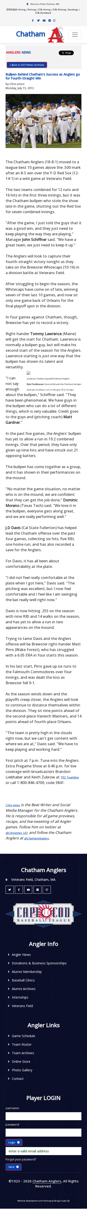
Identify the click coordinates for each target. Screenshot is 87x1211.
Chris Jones (13, 805)
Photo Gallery (22, 1070)
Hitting (22, 9)
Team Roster (22, 1044)
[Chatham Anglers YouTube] (28, 890)
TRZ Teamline (70, 777)
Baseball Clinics (23, 980)
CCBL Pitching (59, 9)
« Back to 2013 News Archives (27, 65)
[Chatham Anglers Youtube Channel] (44, 20)
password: (12, 1124)
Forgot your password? (21, 1159)
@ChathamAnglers (36, 838)
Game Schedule (23, 1036)
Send (11, 1167)
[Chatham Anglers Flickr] (49, 20)
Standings (73, 9)
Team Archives (23, 1053)
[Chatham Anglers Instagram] (54, 20)
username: (12, 1108)
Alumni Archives (23, 989)
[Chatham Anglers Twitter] (38, 20)
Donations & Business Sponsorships (39, 963)
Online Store (21, 1061)
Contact (18, 1078)
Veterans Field (22, 1006)
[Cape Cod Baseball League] (43, 913)
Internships (20, 997)
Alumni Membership (27, 971)
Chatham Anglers (46, 1181)
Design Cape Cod (62, 1200)
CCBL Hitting (44, 9)
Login (11, 1142)
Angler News (21, 954)
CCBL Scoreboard (43, 12)
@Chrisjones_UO (16, 833)
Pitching (32, 9)
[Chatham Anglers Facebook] (33, 20)
